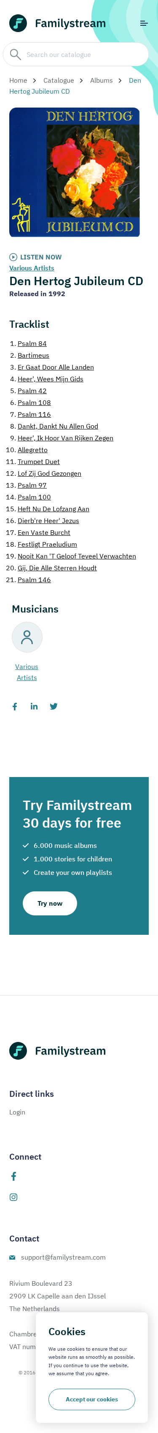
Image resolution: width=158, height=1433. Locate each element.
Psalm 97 (26, 485)
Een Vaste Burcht (38, 532)
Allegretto (27, 449)
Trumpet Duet (33, 461)
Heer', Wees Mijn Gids (46, 379)
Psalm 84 (28, 343)
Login (17, 1112)
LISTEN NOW (41, 257)
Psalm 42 (28, 390)
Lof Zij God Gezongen (43, 473)
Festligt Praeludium (41, 544)
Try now (49, 903)
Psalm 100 (28, 497)
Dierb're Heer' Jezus (42, 520)
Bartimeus (29, 355)
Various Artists (31, 268)
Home (18, 80)
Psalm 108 (30, 402)
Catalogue (58, 80)
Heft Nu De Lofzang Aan (47, 509)
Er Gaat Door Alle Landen (52, 367)
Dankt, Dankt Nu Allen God (54, 426)
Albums (101, 80)
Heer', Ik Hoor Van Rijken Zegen (61, 438)
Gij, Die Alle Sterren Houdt (51, 568)
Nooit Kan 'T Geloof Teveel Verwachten (71, 556)
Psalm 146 (28, 579)
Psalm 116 (30, 414)
